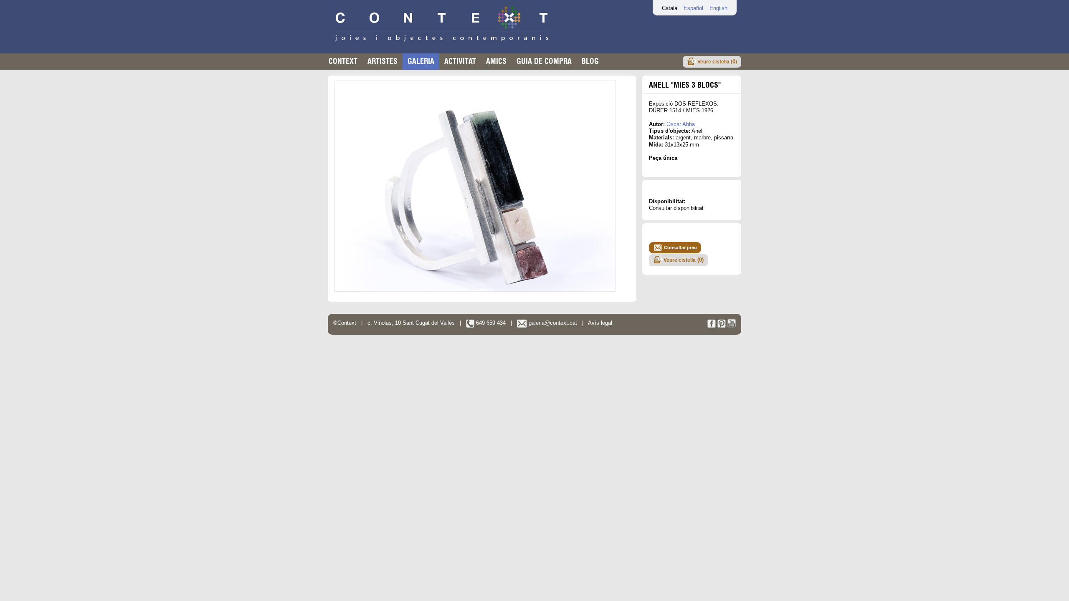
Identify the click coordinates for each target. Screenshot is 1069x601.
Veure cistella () (717, 61)
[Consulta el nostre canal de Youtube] (731, 326)
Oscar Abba (680, 124)
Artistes (382, 61)
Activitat (460, 61)
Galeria (421, 61)
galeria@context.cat (552, 323)
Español (693, 8)
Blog (590, 61)
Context (343, 61)
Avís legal (600, 323)
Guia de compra (544, 61)
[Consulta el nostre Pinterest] (721, 326)
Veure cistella (684, 260)
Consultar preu (680, 247)
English (718, 8)
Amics (496, 61)
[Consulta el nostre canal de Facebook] (711, 326)
